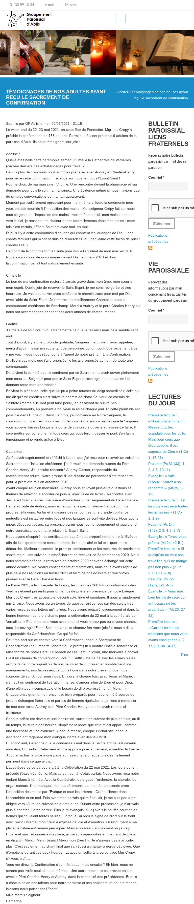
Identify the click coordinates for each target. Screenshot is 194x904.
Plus (184, 655)
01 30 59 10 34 (21, 5)
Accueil (123, 92)
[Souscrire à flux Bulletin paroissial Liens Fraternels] (150, 247)
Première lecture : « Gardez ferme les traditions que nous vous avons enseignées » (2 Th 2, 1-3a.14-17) (167, 634)
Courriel (156, 177)
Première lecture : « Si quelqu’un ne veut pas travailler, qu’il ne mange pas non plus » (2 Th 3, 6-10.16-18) (167, 561)
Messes (70, 5)
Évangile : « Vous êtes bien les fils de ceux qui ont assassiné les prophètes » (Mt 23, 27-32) (167, 603)
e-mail (49, 5)
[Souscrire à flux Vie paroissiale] (150, 380)
